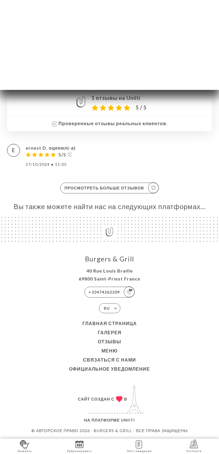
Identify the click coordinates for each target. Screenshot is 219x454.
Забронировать (79, 451)
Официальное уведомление (109, 369)
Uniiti (128, 420)
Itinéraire (194, 451)
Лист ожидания (139, 451)
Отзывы (109, 341)
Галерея (109, 332)
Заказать (24, 451)
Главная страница (109, 323)
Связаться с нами (109, 359)
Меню (110, 350)
